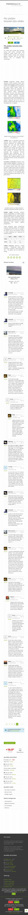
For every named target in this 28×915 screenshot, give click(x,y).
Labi (14, 893)
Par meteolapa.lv (8, 805)
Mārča (9, 661)
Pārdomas (7, 807)
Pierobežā (10, 292)
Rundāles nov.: (10, 759)
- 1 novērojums (21, 331)
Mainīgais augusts (8, 794)
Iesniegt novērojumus (9, 743)
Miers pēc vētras (9, 764)
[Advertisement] (14, 10)
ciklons (16, 36)
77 (16, 38)
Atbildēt (5, 297)
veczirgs (10, 466)
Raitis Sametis (11, 331)
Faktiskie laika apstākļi (9, 881)
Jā (16, 902)
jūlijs (18, 36)
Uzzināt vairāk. (21, 891)
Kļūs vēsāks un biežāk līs (10, 768)
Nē (10, 902)
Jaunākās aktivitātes (10, 757)
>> (22, 724)
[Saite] (14, 270)
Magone (12, 596)
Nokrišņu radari (8, 879)
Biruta (9, 358)
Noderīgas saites (8, 886)
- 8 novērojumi (20, 375)
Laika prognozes (9, 38)
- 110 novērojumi (20, 358)
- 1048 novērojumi (20, 292)
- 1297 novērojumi (18, 661)
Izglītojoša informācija (9, 803)
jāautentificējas (15, 730)
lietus (11, 36)
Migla (9, 375)
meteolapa (21, 38)
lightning (10, 441)
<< (6, 724)
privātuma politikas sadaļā (14, 913)
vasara (13, 36)
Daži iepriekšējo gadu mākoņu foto (14, 278)
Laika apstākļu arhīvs (9, 885)
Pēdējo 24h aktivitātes (9, 883)
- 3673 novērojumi (19, 441)
